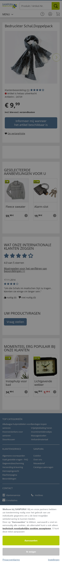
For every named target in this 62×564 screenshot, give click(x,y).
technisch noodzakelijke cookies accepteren (27, 528)
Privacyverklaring (11, 559)
